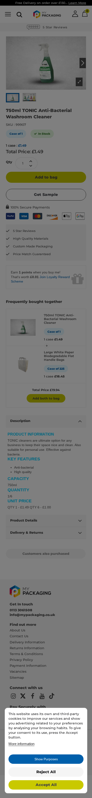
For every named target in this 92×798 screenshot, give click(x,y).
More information (21, 744)
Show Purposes (46, 759)
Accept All (46, 785)
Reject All (46, 772)
